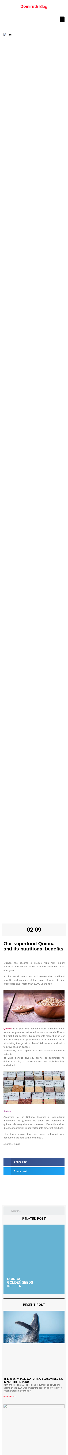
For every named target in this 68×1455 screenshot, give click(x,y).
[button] (62, 19)
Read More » (9, 1396)
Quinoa (7, 1028)
